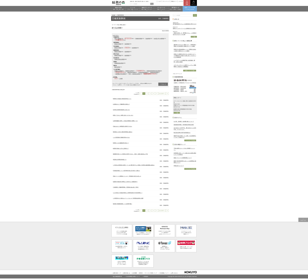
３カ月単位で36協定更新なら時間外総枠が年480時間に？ (127, 192)
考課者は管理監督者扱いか (119, 159)
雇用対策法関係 (154, 72)
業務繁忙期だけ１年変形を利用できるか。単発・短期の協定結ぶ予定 (130, 154)
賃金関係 (148, 38)
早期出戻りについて (179, 165)
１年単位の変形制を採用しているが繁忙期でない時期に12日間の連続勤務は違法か (134, 165)
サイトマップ (166, 1)
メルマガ (180, 1)
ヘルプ (159, 1)
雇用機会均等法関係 (121, 74)
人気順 (121, 78)
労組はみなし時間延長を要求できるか (122, 126)
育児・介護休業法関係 (134, 74)
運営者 (141, 273)
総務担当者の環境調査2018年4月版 (183, 109)
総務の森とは (126, 273)
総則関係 (127, 44)
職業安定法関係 (140, 71)
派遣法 (182, 89)
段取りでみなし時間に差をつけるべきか (123, 115)
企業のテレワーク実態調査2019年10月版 (184, 105)
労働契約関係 (138, 38)
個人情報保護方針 (117, 276)
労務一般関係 (117, 38)
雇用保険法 (176, 88)
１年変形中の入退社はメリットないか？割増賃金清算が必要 (128, 198)
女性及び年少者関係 (159, 38)
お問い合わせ (174, 273)
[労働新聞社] (180, 80)
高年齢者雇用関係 (142, 72)
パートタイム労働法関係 (150, 74)
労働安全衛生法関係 (119, 59)
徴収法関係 (117, 67)
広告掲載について (164, 273)
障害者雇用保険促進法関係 (153, 71)
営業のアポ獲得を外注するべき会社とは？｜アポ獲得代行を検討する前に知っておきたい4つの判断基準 (185, 55)
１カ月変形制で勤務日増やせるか (121, 137)
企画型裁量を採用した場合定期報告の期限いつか (125, 120)
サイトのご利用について (151, 273)
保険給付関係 (117, 44)
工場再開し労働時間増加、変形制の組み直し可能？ (126, 187)
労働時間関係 (128, 38)
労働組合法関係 (118, 71)
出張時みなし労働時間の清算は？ (121, 104)
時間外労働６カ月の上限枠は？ (121, 148)
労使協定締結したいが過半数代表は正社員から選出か (126, 170)
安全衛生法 (183, 88)
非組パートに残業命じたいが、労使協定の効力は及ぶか (127, 176)
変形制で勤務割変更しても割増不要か (122, 203)
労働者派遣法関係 (118, 63)
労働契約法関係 (129, 71)
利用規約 (146, 276)
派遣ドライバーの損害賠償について (183, 157)
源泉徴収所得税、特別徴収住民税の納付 (184, 124)
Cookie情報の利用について (133, 276)
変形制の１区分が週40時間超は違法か (122, 132)
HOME (113, 15)
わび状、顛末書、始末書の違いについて (184, 121)
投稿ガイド (174, 1)
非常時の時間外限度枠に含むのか (121, 109)
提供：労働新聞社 (163, 18)
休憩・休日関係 (119, 40)
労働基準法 (176, 86)
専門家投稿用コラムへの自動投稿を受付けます (184, 24)
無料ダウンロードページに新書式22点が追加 (184, 28)
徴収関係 (127, 47)
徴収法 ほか (183, 91)
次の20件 (161, 93)
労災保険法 (176, 89)
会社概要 (134, 273)
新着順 (116, 78)
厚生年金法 (183, 86)
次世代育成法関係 (120, 72)
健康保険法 (176, 91)
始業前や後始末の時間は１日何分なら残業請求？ (125, 181)
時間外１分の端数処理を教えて (121, 143)
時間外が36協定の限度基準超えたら (122, 98)
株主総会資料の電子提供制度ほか (182, 132)
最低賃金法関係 (131, 72)
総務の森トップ (117, 273)
